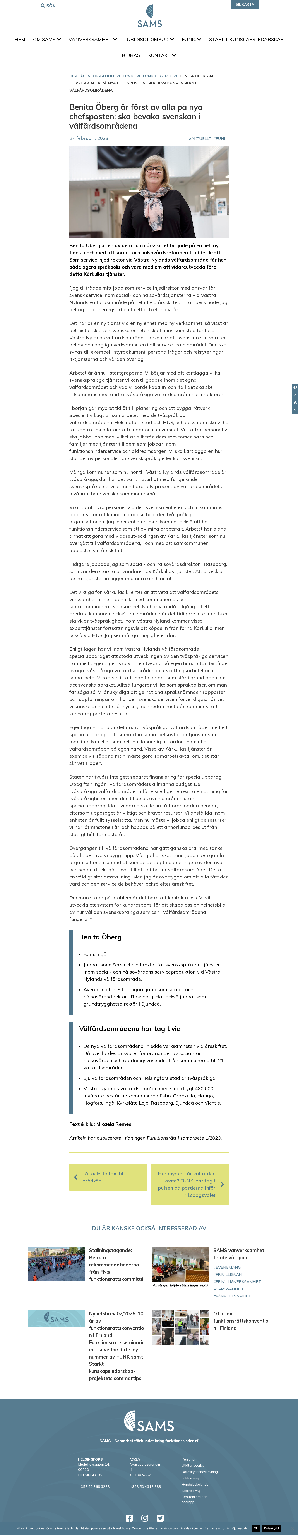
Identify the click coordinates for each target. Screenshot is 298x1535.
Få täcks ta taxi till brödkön (103, 1177)
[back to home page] (149, 1420)
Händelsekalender (196, 1484)
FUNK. (189, 39)
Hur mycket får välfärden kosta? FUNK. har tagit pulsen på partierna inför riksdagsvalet (187, 1184)
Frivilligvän (229, 1274)
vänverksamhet (233, 1295)
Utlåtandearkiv (193, 1465)
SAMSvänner (229, 1288)
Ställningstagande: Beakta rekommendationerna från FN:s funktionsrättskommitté (116, 1264)
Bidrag (131, 55)
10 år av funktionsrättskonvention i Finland (240, 1321)
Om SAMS (45, 39)
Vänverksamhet (91, 39)
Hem (20, 39)
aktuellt (201, 138)
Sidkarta (245, 4)
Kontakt (160, 55)
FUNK (221, 138)
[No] (292, 1528)
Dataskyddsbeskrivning (200, 1472)
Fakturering (190, 1478)
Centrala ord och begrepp (194, 1499)
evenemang (228, 1267)
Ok (256, 1528)
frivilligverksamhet (238, 1281)
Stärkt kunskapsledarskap (246, 39)
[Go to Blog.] (101, 75)
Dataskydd (271, 1528)
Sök (51, 5)
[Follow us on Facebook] (129, 1518)
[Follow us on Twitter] (160, 1518)
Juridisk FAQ (191, 1490)
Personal (188, 1459)
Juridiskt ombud (147, 39)
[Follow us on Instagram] (144, 1518)
